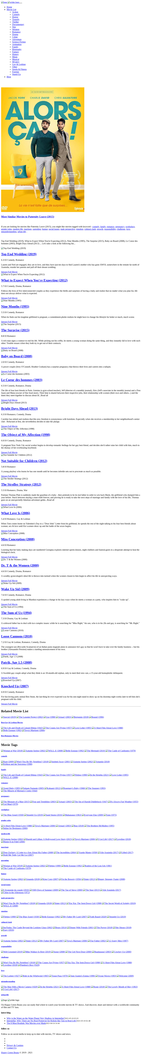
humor (45, 229)
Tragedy (15, 19)
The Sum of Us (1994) (16, 613)
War (14, 27)
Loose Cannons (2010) (16, 636)
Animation (16, 44)
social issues (54, 229)
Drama (15, 34)
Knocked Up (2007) (15, 686)
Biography (16, 49)
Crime (15, 37)
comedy (95, 226)
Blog (9, 77)
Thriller (15, 22)
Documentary (18, 24)
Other (14, 67)
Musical (15, 59)
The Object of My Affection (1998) (25, 434)
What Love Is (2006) (15, 513)
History (15, 54)
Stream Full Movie (9, 272)
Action (15, 12)
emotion (79, 229)
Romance (16, 32)
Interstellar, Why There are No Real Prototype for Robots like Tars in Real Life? (42, 1021)
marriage (28, 229)
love (128, 229)
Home (9, 7)
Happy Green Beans (10, 1052)
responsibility (110, 229)
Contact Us (12, 1048)
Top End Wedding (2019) (18, 254)
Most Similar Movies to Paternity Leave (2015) (27, 216)
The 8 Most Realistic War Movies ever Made (26, 1023)
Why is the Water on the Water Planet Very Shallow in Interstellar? (36, 1018)
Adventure (16, 39)
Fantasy (15, 52)
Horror (15, 17)
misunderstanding (9, 231)
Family (15, 47)
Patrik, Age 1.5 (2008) (16, 662)
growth (100, 229)
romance (110, 226)
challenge (121, 229)
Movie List (11, 9)
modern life (18, 229)
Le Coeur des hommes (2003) (21, 380)
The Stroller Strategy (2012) (21, 484)
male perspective (67, 229)
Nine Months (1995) (15, 306)
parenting (37, 229)
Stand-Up (16, 74)
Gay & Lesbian (19, 64)
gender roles (6, 229)
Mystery (15, 62)
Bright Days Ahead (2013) (19, 408)
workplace (130, 226)
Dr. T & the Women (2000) (20, 565)
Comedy (16, 14)
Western (15, 29)
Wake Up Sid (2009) (15, 589)
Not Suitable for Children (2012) (24, 461)
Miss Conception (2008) (18, 539)
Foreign (15, 72)
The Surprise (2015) (15, 330)
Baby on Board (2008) (16, 356)
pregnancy (119, 226)
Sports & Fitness (19, 69)
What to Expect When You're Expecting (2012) (34, 280)
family (103, 226)
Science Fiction (19, 42)
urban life (22, 231)
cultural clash (90, 229)
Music (15, 57)
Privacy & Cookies (15, 1045)
